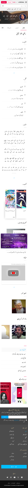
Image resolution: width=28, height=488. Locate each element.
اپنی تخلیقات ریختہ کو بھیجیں (22, 444)
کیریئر (13, 441)
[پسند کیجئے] (7, 16)
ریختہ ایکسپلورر (11, 444)
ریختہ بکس (12, 459)
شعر (17, 9)
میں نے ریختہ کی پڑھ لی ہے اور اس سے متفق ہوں (14, 420)
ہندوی (13, 453)
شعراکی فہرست (23, 350)
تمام (24, 28)
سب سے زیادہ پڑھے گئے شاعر (19, 354)
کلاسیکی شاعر (23, 358)
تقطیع (26, 437)
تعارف (16, 28)
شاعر (20, 9)
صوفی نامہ (25, 453)
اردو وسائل (25, 441)
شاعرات (24, 362)
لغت (15, 9)
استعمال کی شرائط (13, 483)
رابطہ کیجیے (12, 437)
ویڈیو (12, 9)
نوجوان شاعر (23, 366)
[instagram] (11, 477)
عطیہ (26, 431)
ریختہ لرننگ (25, 456)
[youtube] (14, 477)
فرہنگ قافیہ (25, 434)
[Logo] (21, 2)
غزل (9, 28)
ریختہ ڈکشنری (12, 456)
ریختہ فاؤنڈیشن (11, 431)
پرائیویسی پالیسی (16, 420)
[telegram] (7, 477)
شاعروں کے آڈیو (22, 371)
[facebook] (22, 477)
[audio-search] (3, 6)
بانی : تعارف (12, 434)
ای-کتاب (9, 9)
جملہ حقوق (9, 483)
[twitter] (18, 477)
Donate (9, 2)
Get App (4, 2)
